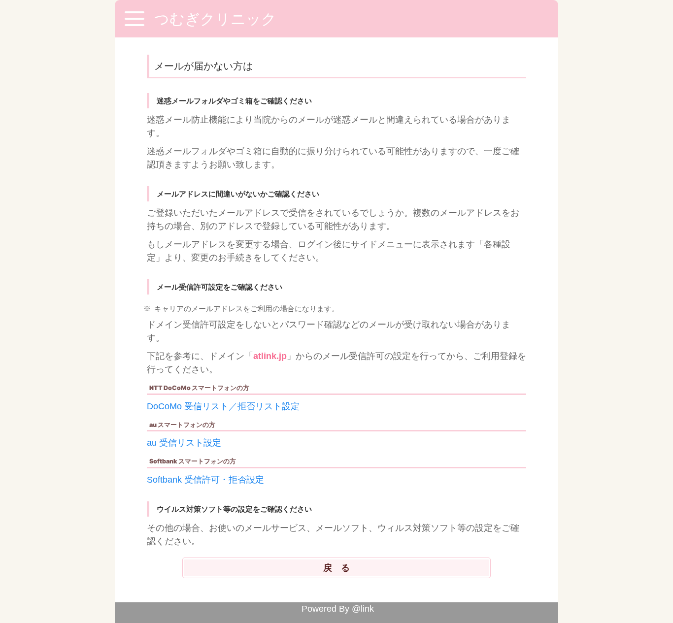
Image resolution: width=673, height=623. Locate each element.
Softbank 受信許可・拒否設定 (205, 480)
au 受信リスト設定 (184, 443)
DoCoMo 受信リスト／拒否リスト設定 (223, 406)
